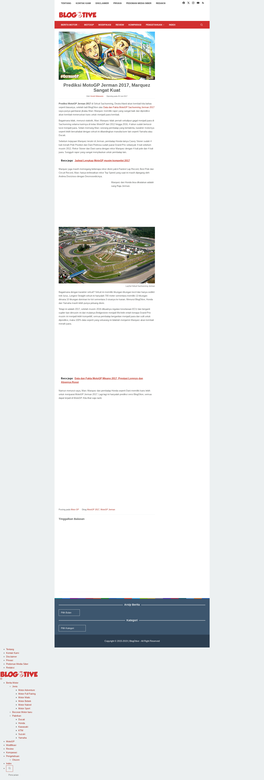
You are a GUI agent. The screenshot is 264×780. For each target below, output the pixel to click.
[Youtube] (198, 3)
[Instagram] (193, 3)
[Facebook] (183, 3)
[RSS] (203, 3)
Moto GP (75, 509)
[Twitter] (188, 3)
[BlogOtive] (78, 14)
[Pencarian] (201, 25)
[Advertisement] (84, 203)
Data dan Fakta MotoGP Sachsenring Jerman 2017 (128, 107)
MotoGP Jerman (108, 509)
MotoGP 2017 (93, 509)
